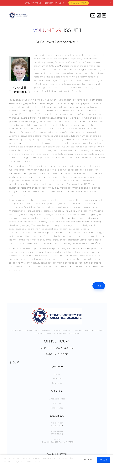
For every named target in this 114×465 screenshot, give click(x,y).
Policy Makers (57, 408)
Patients (57, 403)
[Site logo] (19, 15)
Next (99, 285)
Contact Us (57, 383)
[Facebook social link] (10, 362)
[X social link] (14, 362)
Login (57, 374)
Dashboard (57, 378)
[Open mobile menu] (104, 15)
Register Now (78, 3)
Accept (103, 460)
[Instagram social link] (18, 362)
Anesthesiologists (57, 399)
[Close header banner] (110, 3)
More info (89, 459)
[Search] (92, 15)
